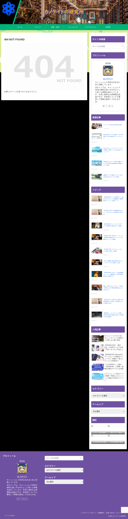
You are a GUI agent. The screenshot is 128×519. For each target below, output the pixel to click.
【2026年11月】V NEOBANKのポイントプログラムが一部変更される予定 (113, 212)
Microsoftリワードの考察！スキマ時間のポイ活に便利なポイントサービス (113, 136)
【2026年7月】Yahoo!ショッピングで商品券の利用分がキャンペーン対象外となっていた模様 (113, 237)
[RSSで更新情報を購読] (112, 106)
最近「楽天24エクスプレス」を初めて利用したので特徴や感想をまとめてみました (113, 287)
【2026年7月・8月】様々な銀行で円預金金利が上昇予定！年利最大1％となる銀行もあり (113, 301)
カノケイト (108, 79)
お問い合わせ (110, 513)
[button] (122, 46)
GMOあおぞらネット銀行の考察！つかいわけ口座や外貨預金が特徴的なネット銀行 (113, 163)
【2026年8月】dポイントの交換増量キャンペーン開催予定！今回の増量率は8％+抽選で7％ (113, 274)
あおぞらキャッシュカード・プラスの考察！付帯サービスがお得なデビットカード (113, 149)
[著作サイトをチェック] (103, 106)
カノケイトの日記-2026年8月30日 (112, 124)
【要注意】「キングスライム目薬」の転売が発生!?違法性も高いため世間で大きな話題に (113, 314)
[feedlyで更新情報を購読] (109, 106)
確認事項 (101, 513)
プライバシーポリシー (89, 513)
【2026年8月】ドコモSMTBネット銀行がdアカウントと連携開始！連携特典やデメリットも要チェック (113, 198)
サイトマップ (120, 513)
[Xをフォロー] (106, 106)
